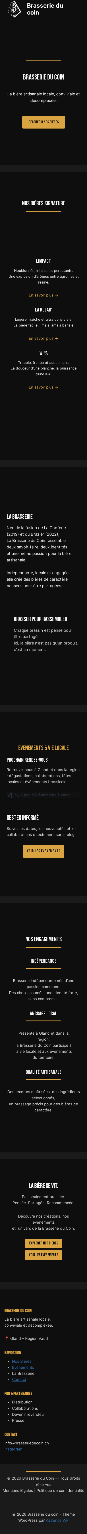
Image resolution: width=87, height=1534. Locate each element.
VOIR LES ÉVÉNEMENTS (43, 851)
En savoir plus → (43, 295)
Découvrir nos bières (44, 122)
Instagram (13, 1449)
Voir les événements (43, 1255)
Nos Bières (21, 1361)
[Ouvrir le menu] (77, 8)
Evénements (23, 1367)
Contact (19, 1379)
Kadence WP (57, 1520)
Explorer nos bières (43, 1243)
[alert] (43, 795)
